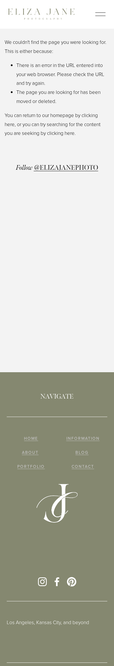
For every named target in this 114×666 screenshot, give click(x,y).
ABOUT (30, 452)
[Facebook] (57, 581)
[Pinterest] (71, 581)
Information (83, 438)
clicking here (61, 133)
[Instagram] (42, 581)
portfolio (31, 466)
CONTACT (83, 466)
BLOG (82, 452)
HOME (31, 438)
